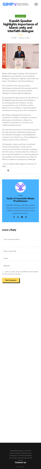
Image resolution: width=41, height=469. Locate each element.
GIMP (15, 38)
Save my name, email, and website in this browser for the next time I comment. (20, 272)
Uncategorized (20, 16)
